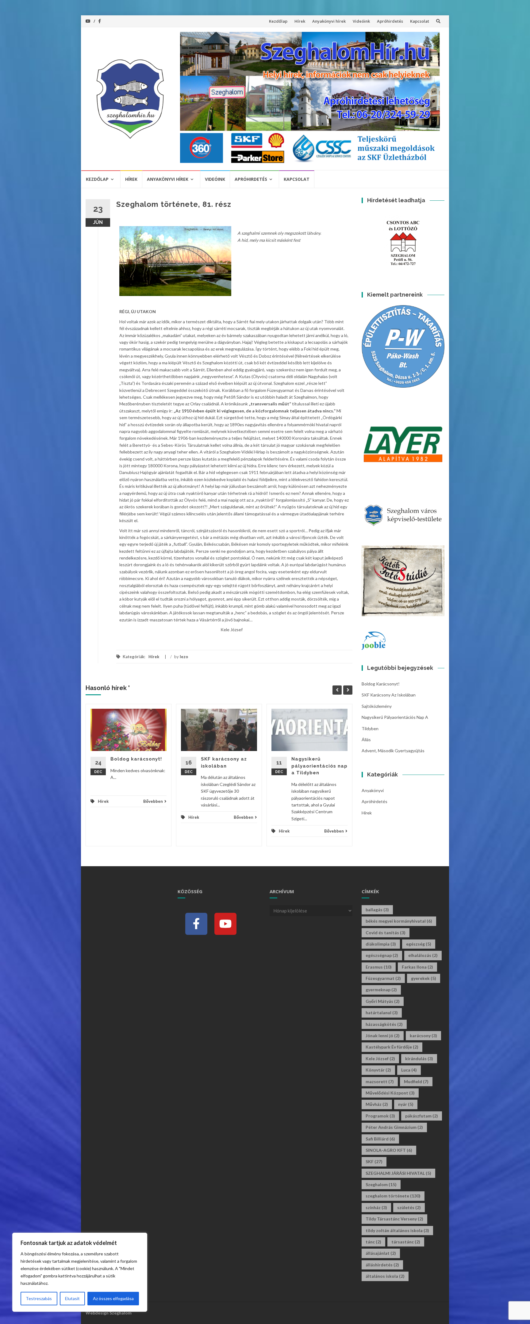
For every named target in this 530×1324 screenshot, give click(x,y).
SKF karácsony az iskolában (389, 694)
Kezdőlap (278, 21)
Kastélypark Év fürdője (392, 1046)
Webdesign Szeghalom (109, 1312)
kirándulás (419, 1058)
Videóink (361, 21)
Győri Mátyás (383, 1001)
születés (409, 1207)
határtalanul (382, 1012)
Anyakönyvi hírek (329, 21)
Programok (380, 1115)
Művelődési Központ (390, 1092)
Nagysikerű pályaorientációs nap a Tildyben (319, 766)
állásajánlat (381, 1253)
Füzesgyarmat (383, 978)
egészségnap (382, 955)
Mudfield (416, 1081)
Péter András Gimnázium (394, 1127)
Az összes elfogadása (113, 1298)
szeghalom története (393, 1195)
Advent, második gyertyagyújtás (393, 750)
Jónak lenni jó (383, 1035)
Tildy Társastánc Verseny (394, 1218)
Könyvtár (378, 1069)
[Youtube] (225, 924)
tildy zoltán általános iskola (397, 1230)
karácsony (423, 1035)
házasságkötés (384, 1024)
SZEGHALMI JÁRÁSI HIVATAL (398, 1173)
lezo (184, 656)
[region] (79, 1272)
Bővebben (153, 801)
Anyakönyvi (373, 790)
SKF (374, 1161)
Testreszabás (39, 1298)
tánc (373, 1241)
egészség (418, 944)
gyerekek (423, 978)
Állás (366, 739)
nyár (405, 1104)
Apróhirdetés (390, 21)
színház (376, 1207)
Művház (377, 1104)
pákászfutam (421, 1115)
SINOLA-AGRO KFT (389, 1150)
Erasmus (379, 966)
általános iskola (385, 1276)
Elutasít (72, 1298)
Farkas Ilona (417, 966)
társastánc (405, 1241)
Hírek (299, 21)
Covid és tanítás (385, 932)
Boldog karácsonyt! (136, 759)
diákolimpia (381, 944)
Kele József (380, 1058)
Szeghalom (381, 1184)
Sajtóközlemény (377, 706)
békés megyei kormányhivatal (399, 921)
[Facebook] (196, 924)
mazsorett (380, 1081)
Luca (409, 1069)
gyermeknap (381, 989)
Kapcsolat (419, 21)
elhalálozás (423, 955)
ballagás (377, 909)
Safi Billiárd (380, 1138)
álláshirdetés (382, 1264)
